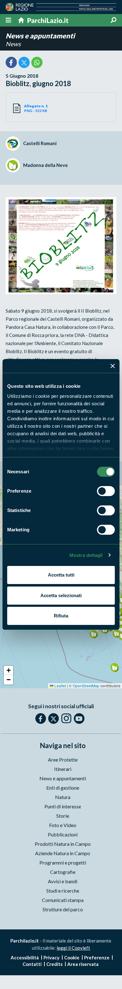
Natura (62, 797)
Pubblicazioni (63, 834)
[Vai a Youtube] (79, 718)
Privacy (51, 957)
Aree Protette (63, 759)
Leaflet (59, 685)
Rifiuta (61, 615)
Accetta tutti (61, 574)
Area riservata (83, 964)
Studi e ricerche (62, 891)
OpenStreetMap (86, 685)
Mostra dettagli (86, 555)
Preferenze (96, 957)
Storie (62, 816)
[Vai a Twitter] (53, 718)
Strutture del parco (63, 909)
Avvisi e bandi (62, 881)
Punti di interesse (62, 806)
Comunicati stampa (63, 900)
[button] (93, 634)
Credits (54, 964)
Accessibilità (25, 957)
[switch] (106, 491)
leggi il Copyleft (73, 948)
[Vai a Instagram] (66, 718)
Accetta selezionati (61, 595)
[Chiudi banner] (112, 366)
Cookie (71, 957)
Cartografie (62, 872)
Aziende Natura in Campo (62, 853)
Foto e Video (62, 825)
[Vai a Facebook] (40, 718)
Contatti (32, 964)
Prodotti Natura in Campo (63, 844)
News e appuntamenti (40, 36)
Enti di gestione (62, 788)
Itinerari (62, 769)
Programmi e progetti (62, 862)
